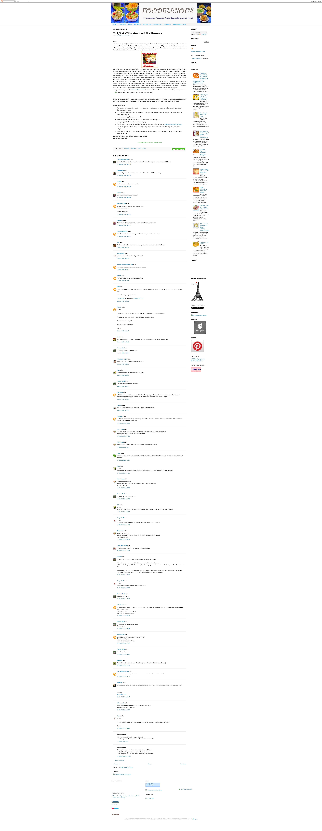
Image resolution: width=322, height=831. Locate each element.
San (118, 242)
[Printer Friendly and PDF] (178, 149)
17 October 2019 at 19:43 (124, 756)
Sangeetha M (120, 253)
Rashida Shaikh (121, 203)
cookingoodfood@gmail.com (173, 124)
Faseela (119, 181)
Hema (118, 337)
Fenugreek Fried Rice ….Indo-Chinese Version (204, 207)
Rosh (118, 286)
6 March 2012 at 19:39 (123, 410)
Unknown (120, 392)
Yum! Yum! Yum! (121, 694)
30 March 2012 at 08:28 (123, 710)
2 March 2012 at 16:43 (123, 331)
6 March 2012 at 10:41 (123, 399)
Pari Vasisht (127, 148)
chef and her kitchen (123, 671)
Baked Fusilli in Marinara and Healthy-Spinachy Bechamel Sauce (204, 227)
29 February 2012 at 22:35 (124, 214)
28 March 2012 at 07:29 (123, 665)
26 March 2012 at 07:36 (123, 643)
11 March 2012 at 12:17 (123, 447)
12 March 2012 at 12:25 (123, 488)
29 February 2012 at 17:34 (124, 175)
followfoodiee (120, 605)
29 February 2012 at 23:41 (124, 225)
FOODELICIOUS (196, 58)
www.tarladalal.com (138, 90)
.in (151, 784)
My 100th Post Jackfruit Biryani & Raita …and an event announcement (204, 134)
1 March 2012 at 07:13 (123, 269)
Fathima (119, 556)
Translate (203, 34)
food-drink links (114, 804)
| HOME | (115, 24)
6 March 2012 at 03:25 (123, 375)
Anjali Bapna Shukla (123, 159)
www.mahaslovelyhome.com (125, 264)
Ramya (119, 405)
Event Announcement (122, 35)
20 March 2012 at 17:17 (123, 575)
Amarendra (120, 170)
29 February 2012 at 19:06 (124, 186)
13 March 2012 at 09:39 (123, 499)
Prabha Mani (121, 348)
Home (150, 764)
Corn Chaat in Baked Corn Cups (203, 114)
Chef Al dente (120, 298)
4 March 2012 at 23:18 (123, 353)
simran (119, 192)
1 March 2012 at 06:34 (123, 258)
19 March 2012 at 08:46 (123, 539)
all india (150, 785)
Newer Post (117, 764)
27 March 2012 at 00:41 (123, 654)
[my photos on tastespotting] (199, 315)
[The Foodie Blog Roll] (185, 789)
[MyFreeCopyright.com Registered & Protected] (200, 361)
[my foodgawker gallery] (200, 333)
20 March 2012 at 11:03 (123, 550)
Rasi (118, 370)
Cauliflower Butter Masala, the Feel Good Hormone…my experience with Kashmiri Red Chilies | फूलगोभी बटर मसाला (200, 78)
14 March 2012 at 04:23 (123, 525)
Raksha (119, 275)
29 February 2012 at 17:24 (124, 164)
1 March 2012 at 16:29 (123, 280)
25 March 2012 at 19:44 (123, 628)
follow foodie (120, 703)
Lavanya (119, 416)
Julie (118, 466)
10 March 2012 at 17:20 (123, 436)
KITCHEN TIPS (137, 24)
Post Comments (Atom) (126, 767)
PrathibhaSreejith (122, 359)
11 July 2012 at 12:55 (122, 741)
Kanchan (119, 660)
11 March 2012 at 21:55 (123, 460)
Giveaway (130, 35)
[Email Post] (116, 148)
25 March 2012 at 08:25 (123, 615)
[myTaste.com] (149, 798)
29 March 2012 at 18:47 (123, 697)
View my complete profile (198, 51)
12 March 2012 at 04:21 (123, 473)
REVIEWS (130, 24)
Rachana (119, 220)
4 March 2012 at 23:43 (123, 364)
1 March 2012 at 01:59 (123, 247)
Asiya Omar (120, 429)
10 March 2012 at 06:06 (123, 423)
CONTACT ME (122, 24)
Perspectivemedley (122, 231)
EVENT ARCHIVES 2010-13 (179, 24)
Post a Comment (119, 760)
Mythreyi (119, 682)
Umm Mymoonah (122, 545)
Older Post (183, 764)
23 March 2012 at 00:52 (123, 588)
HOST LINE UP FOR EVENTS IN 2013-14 (152, 24)
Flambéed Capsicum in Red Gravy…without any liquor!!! (203, 153)
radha (118, 453)
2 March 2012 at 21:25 (123, 342)
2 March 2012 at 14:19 (123, 301)
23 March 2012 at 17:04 (123, 599)
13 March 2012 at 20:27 (123, 512)
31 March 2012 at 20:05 (123, 728)
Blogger (195, 819)
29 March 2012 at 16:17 (123, 676)
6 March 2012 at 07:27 (123, 386)
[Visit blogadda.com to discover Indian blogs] (115, 808)
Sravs (118, 716)
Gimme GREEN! (138, 298)
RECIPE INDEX (167, 24)
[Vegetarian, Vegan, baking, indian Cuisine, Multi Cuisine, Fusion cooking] (127, 797)
